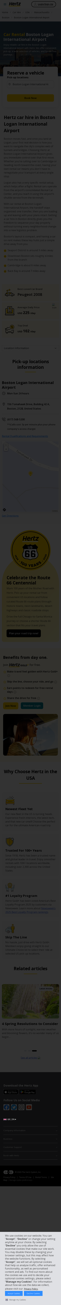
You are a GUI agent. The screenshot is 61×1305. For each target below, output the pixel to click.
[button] (15, 1299)
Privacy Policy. (31, 1288)
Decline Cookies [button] (33, 1293)
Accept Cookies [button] (14, 1293)
